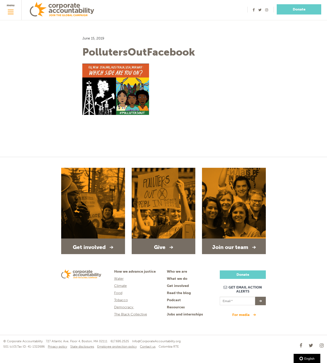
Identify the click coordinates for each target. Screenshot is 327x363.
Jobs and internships (185, 314)
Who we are (177, 271)
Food (118, 293)
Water (119, 278)
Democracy (124, 307)
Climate (120, 286)
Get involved (178, 286)
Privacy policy (57, 346)
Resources (176, 307)
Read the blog (179, 293)
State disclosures (82, 346)
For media (241, 315)
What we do (177, 278)
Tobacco (121, 300)
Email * (227, 299)
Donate (299, 9)
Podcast (174, 300)
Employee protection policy (117, 346)
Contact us (147, 346)
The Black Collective (130, 314)
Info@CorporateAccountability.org (156, 341)
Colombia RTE (169, 346)
